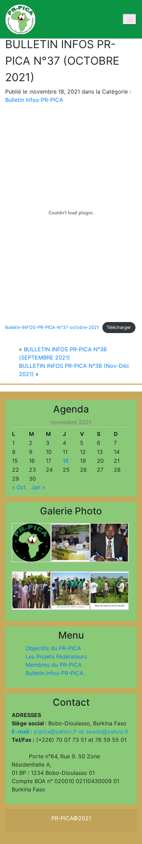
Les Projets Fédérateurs (56, 656)
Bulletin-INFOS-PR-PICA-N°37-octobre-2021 (52, 327)
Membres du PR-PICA (54, 664)
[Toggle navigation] (129, 19)
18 (66, 460)
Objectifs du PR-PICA (53, 648)
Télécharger (118, 327)
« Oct (19, 487)
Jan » (38, 487)
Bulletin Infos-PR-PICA (34, 99)
